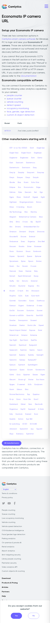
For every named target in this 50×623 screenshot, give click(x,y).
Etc (38, 286)
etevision (13, 429)
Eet (35, 192)
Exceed (34, 320)
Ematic (18, 227)
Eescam (28, 192)
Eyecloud (22, 345)
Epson (30, 261)
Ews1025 (39, 315)
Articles (5, 587)
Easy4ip (21, 172)
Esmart (12, 276)
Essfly (12, 281)
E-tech (20, 291)
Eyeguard (33, 345)
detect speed (14, 105)
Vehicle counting (8, 522)
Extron (20, 419)
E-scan (33, 266)
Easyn (12, 177)
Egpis (12, 197)
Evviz (36, 414)
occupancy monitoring (18, 108)
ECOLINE (33, 424)
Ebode (12, 182)
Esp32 (23, 409)
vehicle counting (15, 102)
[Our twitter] (3, 503)
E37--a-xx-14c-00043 (18, 148)
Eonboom (37, 251)
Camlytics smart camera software (18, 39)
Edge (38, 187)
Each (32, 148)
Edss (20, 192)
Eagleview (24, 158)
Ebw (19, 182)
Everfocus (41, 301)
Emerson (13, 232)
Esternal (34, 281)
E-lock (25, 222)
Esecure (13, 271)
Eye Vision (24, 340)
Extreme (33, 335)
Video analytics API (9, 567)
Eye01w (34, 340)
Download (6, 578)
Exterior (24, 335)
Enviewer (37, 246)
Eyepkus (36, 394)
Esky (36, 271)
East (11, 163)
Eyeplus (22, 355)
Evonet (39, 310)
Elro (11, 227)
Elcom (29, 207)
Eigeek (35, 197)
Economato (28, 187)
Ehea (19, 197)
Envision (20, 251)
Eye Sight (13, 340)
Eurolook (19, 414)
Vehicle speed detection (12, 526)
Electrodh (39, 404)
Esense (28, 271)
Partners (5, 592)
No (34, 616)
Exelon (22, 325)
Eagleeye (38, 153)
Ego (41, 192)
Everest (28, 414)
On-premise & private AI (11, 543)
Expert (41, 325)
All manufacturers (11, 443)
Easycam (30, 172)
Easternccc (30, 163)
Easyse (20, 177)
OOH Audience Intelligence (13, 530)
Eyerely (31, 355)
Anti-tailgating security (11, 555)
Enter (29, 246)
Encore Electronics (17, 394)
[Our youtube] (9, 503)
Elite (11, 222)
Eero (30, 404)
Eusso (31, 301)
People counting (8, 510)
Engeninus (14, 409)
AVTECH (7, 131)
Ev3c (30, 384)
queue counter (14, 99)
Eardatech (14, 404)
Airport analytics (8, 551)
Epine (23, 261)
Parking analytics (8, 538)
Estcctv (25, 281)
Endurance (14, 241)
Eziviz (19, 399)
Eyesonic (13, 360)
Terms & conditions (9, 493)
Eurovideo (22, 301)
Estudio (13, 286)
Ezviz (19, 375)
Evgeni (21, 306)
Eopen (12, 256)
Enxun (28, 251)
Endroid (32, 236)
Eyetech (21, 365)
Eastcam (19, 163)
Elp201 (38, 222)
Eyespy (22, 360)
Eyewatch (24, 429)
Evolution (30, 310)
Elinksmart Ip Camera (27, 217)
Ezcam (30, 370)
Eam (33, 158)
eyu (32, 429)
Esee (21, 271)
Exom (12, 389)
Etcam (12, 291)
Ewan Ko (30, 315)
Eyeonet (13, 355)
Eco (19, 187)
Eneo (23, 241)
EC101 (25, 424)
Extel (40, 330)
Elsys (11, 434)
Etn (27, 291)
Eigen (43, 375)
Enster (30, 379)
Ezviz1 (36, 399)
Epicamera (14, 261)
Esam (12, 266)
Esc (18, 266)
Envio (12, 251)
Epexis (29, 256)
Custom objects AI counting (13, 571)
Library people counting (11, 559)
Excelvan (13, 325)
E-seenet (21, 384)
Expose (32, 330)
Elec (26, 212)
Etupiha (13, 296)
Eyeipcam (13, 350)
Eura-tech (35, 296)
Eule (27, 296)
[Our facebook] (14, 503)
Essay (36, 276)
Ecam (26, 182)
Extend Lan (14, 335)
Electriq (34, 212)
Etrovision (35, 291)
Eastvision (26, 167)
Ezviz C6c (27, 399)
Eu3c (20, 296)
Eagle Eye (41, 148)
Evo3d (12, 310)
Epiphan (26, 375)
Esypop (31, 286)
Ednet (23, 404)
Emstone (40, 232)
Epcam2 (21, 256)
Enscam (13, 246)
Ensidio (21, 246)
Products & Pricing (10, 583)
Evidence (30, 306)
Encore (23, 236)
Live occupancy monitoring (13, 518)
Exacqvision (23, 320)
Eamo (40, 158)
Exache (12, 320)
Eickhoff (27, 197)
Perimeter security (9, 563)
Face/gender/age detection (13, 534)
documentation (29, 76)
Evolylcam (38, 384)
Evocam (20, 310)
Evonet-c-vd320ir (17, 315)
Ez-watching (15, 424)
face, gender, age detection (21, 112)
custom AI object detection (20, 115)
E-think (41, 409)
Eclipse (12, 187)
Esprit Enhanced (24, 276)
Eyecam (13, 345)
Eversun (13, 306)
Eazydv (36, 177)
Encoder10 (14, 236)
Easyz (28, 177)
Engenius (31, 241)
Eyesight (40, 355)
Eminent (22, 232)
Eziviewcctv (40, 370)
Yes (16, 616)
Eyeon (40, 350)
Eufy (11, 414)
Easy (35, 167)
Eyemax (23, 350)
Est (18, 281)
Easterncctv (14, 167)
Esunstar (21, 286)
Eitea (12, 207)
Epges (12, 384)
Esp (28, 394)
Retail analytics (8, 547)
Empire (31, 232)
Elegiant (13, 217)
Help (4, 596)
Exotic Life (32, 325)
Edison (19, 389)
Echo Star (35, 182)
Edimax (12, 192)
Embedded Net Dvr (31, 227)
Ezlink (12, 375)
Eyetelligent (33, 365)
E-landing (20, 207)
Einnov (38, 202)
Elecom (13, 379)
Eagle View (14, 153)
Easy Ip (12, 172)
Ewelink (12, 419)
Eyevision (13, 370)
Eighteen (13, 202)
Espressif (31, 409)
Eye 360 (29, 419)
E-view (39, 306)
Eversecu (19, 434)
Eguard (39, 429)
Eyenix (32, 350)
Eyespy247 (32, 360)
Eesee (35, 375)
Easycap (40, 172)
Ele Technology (16, 212)
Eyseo (22, 370)
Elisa (41, 217)
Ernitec (39, 261)
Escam (25, 266)
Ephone (38, 256)
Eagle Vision (26, 153)
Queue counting (8, 514)
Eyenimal (29, 434)
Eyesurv (13, 365)
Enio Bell (41, 241)
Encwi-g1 (21, 379)
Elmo (18, 222)
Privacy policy (7, 497)
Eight (43, 197)
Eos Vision (40, 379)
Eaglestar (13, 158)
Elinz (26, 389)
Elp (32, 222)
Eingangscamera (26, 202)
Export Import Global (18, 330)
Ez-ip (12, 399)
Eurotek (13, 301)
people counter (14, 95)
